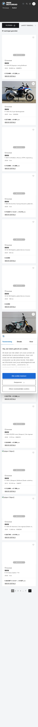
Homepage (6, 8)
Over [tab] (31, 341)
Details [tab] (19, 341)
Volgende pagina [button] (29, 590)
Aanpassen (18, 382)
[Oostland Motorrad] (30, 4)
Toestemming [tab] (7, 341)
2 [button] (15, 591)
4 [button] (20, 591)
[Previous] (14, 55)
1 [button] (12, 591)
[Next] (24, 55)
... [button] (23, 591)
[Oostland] (9, 3)
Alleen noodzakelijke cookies (19, 389)
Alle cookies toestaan (19, 376)
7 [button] (25, 591)
